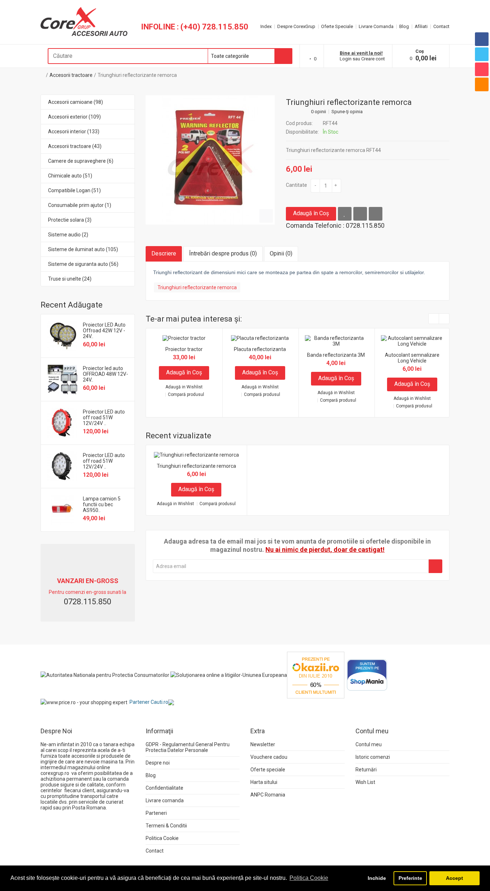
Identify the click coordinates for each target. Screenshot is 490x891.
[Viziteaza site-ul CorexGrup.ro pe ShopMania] (367, 675)
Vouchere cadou (268, 757)
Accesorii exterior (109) (74, 117)
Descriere (163, 253)
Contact (441, 26)
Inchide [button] (377, 878)
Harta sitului (263, 782)
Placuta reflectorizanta (260, 349)
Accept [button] (454, 878)
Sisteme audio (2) (68, 234)
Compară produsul (186, 395)
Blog (404, 26)
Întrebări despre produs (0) (223, 253)
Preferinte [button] (410, 878)
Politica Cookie (162, 838)
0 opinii (318, 112)
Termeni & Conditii (166, 825)
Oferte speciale (267, 769)
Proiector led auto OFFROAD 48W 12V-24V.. (105, 374)
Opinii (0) (281, 253)
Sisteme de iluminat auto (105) (83, 249)
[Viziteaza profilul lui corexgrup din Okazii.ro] (315, 675)
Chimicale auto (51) (70, 176)
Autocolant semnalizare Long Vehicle (412, 358)
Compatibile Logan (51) (74, 190)
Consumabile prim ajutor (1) (79, 205)
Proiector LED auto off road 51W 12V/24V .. (104, 417)
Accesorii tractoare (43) (75, 146)
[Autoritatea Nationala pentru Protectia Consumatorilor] (105, 675)
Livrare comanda (165, 800)
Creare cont (373, 58)
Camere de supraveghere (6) (80, 161)
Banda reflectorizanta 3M (336, 355)
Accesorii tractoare (71, 75)
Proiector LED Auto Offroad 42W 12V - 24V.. (104, 330)
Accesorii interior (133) (73, 131)
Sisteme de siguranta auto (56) (83, 264)
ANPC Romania (267, 795)
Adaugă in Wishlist (184, 387)
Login (346, 58)
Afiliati (421, 26)
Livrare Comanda (376, 26)
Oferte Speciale (337, 26)
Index (266, 26)
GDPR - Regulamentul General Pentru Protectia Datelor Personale (188, 747)
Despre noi (158, 763)
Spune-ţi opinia (347, 112)
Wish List (365, 782)
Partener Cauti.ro (148, 702)
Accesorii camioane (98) (75, 102)
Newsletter (262, 744)
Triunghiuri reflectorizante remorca (137, 75)
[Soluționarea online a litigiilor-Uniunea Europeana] (228, 675)
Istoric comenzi (372, 757)
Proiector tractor (184, 349)
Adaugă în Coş (311, 213)
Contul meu (368, 744)
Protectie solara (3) (69, 220)
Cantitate (296, 185)
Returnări (366, 769)
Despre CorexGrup (296, 26)
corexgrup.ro (55, 773)
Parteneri (156, 813)
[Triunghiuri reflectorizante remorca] (210, 160)
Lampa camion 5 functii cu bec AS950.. (102, 504)
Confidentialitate (164, 788)
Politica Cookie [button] (308, 878)
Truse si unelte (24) (69, 279)
